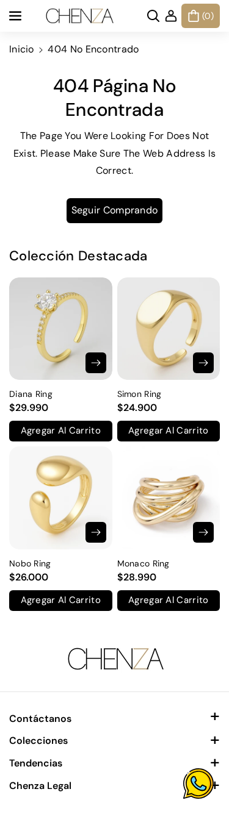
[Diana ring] (60, 328)
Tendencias (35, 763)
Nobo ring (30, 563)
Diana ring (31, 393)
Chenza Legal (40, 785)
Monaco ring (143, 563)
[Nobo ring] (60, 497)
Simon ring (139, 393)
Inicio (21, 49)
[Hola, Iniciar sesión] (171, 15)
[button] (16, 15)
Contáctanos (40, 718)
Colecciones (38, 740)
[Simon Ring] (168, 328)
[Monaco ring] (168, 497)
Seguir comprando (114, 210)
